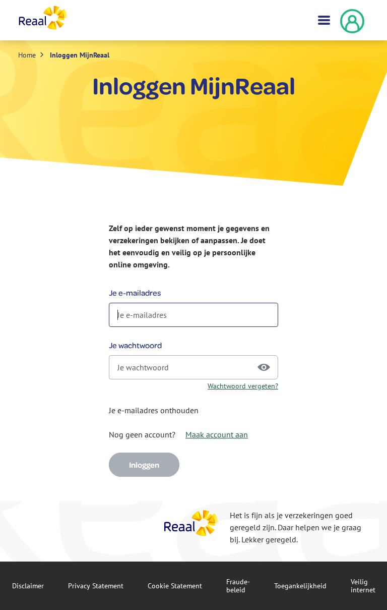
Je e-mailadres (135, 292)
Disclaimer (28, 585)
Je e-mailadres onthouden (154, 410)
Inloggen (144, 464)
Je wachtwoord (135, 345)
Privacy (95, 585)
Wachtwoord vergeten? (243, 386)
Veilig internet (363, 585)
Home (27, 55)
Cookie (175, 585)
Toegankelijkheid (300, 585)
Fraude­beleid (238, 585)
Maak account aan (216, 434)
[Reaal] (191, 523)
